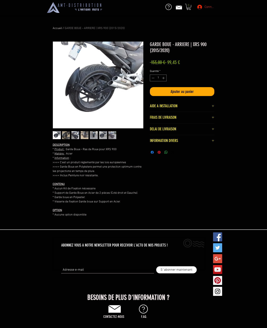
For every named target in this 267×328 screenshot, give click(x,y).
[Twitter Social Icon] (217, 247)
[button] (188, 7)
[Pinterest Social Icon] (217, 280)
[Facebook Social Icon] (217, 236)
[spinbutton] (158, 78)
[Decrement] (152, 78)
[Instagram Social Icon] (217, 291)
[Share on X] (173, 152)
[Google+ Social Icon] (217, 258)
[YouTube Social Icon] (217, 269)
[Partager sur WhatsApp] (166, 152)
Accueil (57, 28)
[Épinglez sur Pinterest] (159, 152)
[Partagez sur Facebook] (152, 152)
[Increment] (163, 78)
